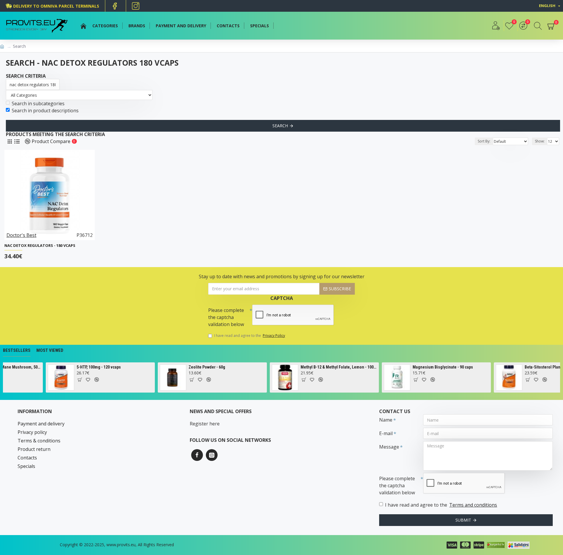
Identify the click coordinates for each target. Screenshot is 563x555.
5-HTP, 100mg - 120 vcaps (90, 367)
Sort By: (484, 141)
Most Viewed (49, 350)
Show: (540, 141)
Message (389, 447)
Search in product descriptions (45, 110)
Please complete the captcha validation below (226, 317)
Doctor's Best (21, 235)
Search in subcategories (38, 103)
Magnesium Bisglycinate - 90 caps (434, 367)
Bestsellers (16, 350)
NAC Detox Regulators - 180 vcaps (39, 245)
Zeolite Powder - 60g (198, 367)
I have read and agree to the (249, 335)
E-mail (386, 433)
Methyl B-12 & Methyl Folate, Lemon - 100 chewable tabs (330, 367)
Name (385, 420)
